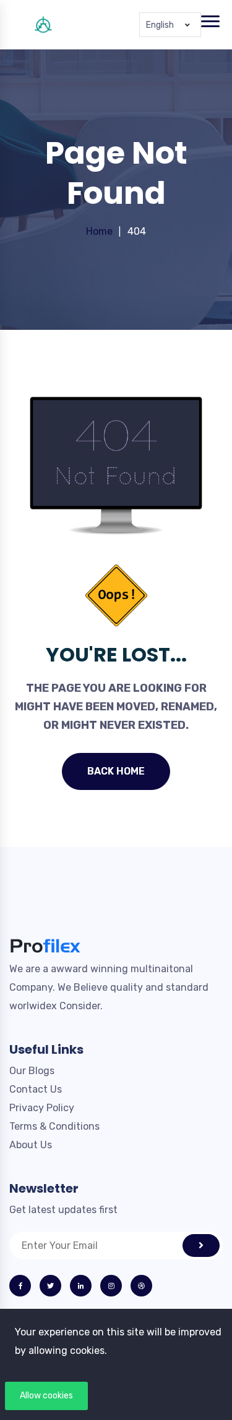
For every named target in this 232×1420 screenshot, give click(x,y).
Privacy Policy (41, 1108)
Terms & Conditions (54, 1126)
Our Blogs (31, 1071)
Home (99, 231)
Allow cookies (46, 1395)
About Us (30, 1145)
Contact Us (35, 1089)
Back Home (116, 771)
